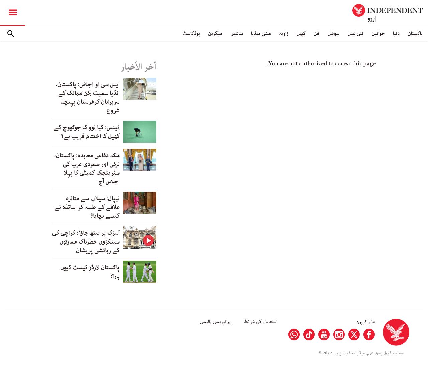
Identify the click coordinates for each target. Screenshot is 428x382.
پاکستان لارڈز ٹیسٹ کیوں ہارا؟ (90, 272)
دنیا (396, 33)
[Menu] (12, 13)
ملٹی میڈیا (261, 33)
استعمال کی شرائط (260, 321)
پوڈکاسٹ (191, 33)
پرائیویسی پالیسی (215, 321)
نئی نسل (355, 33)
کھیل (301, 33)
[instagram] (339, 334)
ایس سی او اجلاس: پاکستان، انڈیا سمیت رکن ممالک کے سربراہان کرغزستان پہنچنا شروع (88, 97)
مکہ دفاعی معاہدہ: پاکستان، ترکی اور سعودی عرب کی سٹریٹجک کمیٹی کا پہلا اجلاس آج (87, 168)
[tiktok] (309, 334)
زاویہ (283, 33)
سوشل (333, 33)
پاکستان (415, 33)
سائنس (236, 33)
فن (316, 33)
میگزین (215, 33)
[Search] (10, 34)
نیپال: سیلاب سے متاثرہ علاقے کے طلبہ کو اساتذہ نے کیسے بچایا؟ (87, 207)
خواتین (378, 33)
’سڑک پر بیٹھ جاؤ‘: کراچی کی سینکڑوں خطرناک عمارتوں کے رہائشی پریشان (86, 241)
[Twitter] (354, 334)
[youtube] (324, 334)
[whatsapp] (294, 334)
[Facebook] (369, 334)
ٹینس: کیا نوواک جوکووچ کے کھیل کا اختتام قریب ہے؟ (87, 132)
